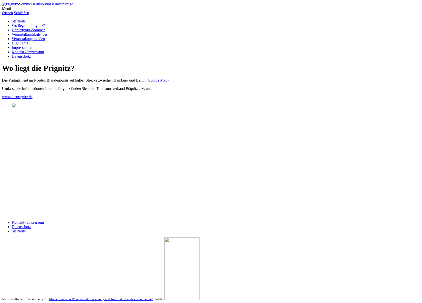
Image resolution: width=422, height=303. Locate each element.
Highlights (20, 43)
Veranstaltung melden (28, 39)
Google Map (157, 80)
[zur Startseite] (37, 4)
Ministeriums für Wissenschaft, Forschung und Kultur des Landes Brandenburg (101, 299)
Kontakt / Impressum (28, 52)
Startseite (19, 21)
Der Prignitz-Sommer (28, 30)
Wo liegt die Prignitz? (28, 25)
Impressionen (22, 47)
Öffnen (7, 13)
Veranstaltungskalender (29, 34)
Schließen (21, 13)
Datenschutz (21, 56)
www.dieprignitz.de (17, 97)
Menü (6, 8)
